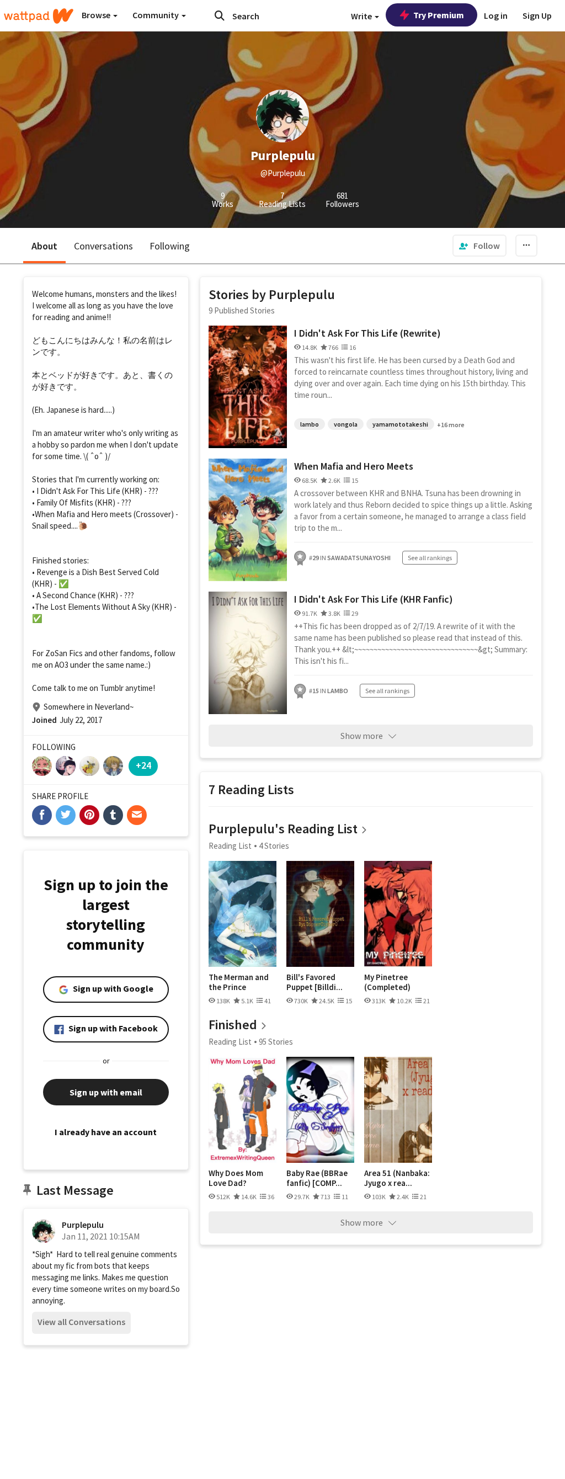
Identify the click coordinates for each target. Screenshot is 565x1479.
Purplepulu (83, 1225)
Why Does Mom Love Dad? (236, 1178)
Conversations (103, 246)
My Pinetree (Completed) (387, 982)
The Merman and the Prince (239, 982)
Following (170, 246)
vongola (346, 424)
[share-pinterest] (89, 815)
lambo (309, 424)
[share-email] (137, 815)
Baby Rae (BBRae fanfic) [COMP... (317, 1178)
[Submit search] (219, 15)
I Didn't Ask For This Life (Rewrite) (367, 333)
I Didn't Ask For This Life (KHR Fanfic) (373, 599)
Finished (233, 1024)
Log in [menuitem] (496, 15)
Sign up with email (106, 1092)
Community (156, 14)
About (44, 246)
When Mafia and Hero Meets (353, 466)
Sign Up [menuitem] (537, 15)
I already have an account (106, 1131)
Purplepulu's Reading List (283, 828)
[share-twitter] (66, 815)
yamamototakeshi (400, 424)
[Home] (38, 16)
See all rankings (430, 558)
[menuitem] (479, 246)
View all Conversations (81, 1321)
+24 (143, 765)
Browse (97, 14)
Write (362, 16)
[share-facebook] (42, 815)
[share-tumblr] (113, 815)
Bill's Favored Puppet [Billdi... (314, 982)
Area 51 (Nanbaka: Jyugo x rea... (397, 1178)
